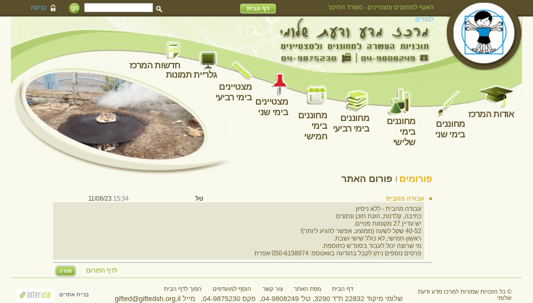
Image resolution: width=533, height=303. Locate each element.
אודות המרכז (491, 114)
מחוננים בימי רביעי (351, 123)
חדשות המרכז (155, 65)
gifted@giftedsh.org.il (148, 299)
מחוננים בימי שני (449, 129)
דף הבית (342, 289)
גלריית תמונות (191, 75)
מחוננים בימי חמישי (312, 125)
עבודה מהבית (405, 198)
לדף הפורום (101, 270)
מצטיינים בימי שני (271, 106)
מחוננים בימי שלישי (401, 131)
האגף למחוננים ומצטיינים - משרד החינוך (381, 7)
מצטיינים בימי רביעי (233, 92)
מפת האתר (307, 289)
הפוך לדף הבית (183, 289)
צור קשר (273, 289)
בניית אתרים (74, 295)
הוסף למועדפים (232, 289)
